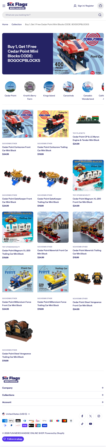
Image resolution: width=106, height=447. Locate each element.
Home (5, 24)
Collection (17, 24)
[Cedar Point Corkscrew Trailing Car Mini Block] (52, 123)
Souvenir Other (9, 143)
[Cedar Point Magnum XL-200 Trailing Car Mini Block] (17, 227)
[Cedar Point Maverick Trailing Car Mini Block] (88, 227)
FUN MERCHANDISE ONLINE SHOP (27, 433)
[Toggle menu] (4, 5)
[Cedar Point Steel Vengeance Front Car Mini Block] (88, 278)
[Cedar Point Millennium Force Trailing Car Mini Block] (52, 278)
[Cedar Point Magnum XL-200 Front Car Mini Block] (88, 175)
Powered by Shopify (54, 433)
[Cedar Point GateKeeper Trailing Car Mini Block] (52, 175)
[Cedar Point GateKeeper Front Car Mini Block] (17, 175)
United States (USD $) (16, 414)
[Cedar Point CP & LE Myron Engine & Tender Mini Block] (88, 118)
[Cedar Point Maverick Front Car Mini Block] (52, 227)
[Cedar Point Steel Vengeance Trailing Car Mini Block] (17, 330)
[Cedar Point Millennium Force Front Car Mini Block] (17, 278)
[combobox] (53, 15)
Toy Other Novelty (81, 195)
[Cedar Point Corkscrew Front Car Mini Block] (17, 123)
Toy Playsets (79, 133)
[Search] (100, 15)
